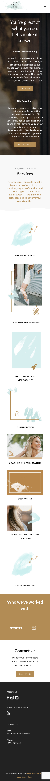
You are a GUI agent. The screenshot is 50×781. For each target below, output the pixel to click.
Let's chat (25, 89)
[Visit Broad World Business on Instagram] (12, 698)
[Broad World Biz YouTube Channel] (8, 714)
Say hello (25, 674)
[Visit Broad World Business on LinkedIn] (16, 698)
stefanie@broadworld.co (18, 733)
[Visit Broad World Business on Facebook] (8, 698)
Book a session (25, 145)
